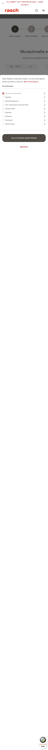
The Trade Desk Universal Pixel (16, 105)
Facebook (8, 120)
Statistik (8, 97)
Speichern (24, 147)
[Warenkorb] (40, 9)
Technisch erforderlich (13, 93)
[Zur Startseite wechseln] (12, 10)
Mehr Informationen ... (32, 81)
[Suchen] (36, 10)
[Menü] (43, 10)
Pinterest (8, 116)
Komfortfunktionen (12, 101)
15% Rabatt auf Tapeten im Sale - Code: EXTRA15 (25, 3)
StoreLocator (10, 124)
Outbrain (8, 112)
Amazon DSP (10, 109)
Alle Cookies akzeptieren (24, 138)
